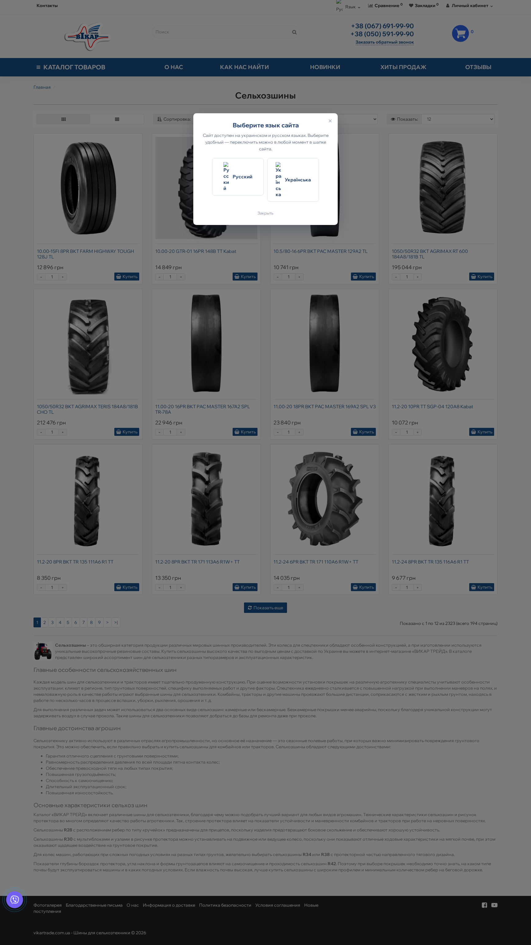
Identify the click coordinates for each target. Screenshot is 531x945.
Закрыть (265, 213)
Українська (298, 180)
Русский (242, 177)
